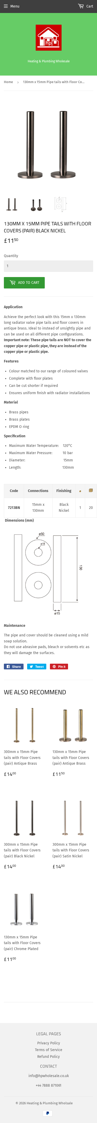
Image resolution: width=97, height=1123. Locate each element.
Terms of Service (48, 1050)
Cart (89, 6)
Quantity (11, 256)
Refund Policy (48, 1056)
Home (8, 82)
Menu (14, 6)
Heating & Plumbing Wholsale (50, 1103)
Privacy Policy (48, 1043)
